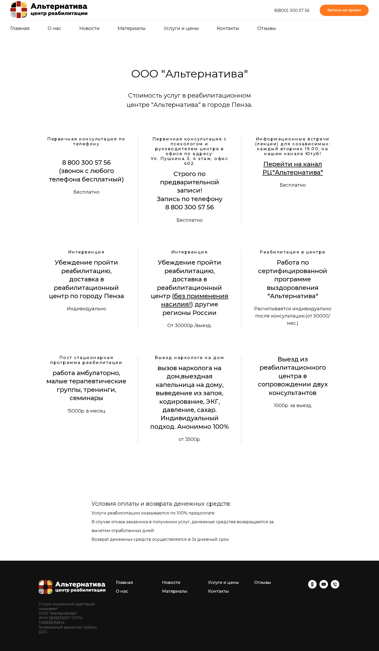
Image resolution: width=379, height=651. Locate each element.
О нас (54, 28)
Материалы (174, 591)
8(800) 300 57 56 (291, 10)
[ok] (312, 587)
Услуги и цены (181, 28)
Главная (20, 28)
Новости (89, 28)
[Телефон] (335, 587)
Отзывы (266, 28)
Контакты (228, 28)
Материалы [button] (132, 28)
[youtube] (323, 587)
